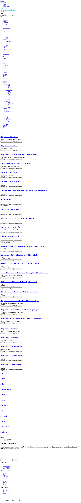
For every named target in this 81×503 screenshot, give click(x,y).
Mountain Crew (6, 389)
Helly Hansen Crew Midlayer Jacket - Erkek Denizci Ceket (20, 154)
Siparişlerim (5, 483)
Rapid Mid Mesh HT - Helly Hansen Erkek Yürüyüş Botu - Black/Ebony (24, 190)
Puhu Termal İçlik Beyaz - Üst (10, 227)
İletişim (4, 473)
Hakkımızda (5, 464)
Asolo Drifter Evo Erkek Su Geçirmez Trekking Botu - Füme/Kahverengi (24, 273)
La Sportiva (4, 416)
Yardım (4, 475)
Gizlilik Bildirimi (6, 466)
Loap (2, 373)
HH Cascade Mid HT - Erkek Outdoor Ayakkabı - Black (19, 255)
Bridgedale (4, 405)
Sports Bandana (6, 199)
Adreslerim (5, 482)
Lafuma (3, 378)
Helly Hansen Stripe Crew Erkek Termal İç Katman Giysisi (20, 218)
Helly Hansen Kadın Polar (9, 146)
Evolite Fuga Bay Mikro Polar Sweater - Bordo (16, 163)
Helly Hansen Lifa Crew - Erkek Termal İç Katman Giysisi (20, 301)
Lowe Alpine (5, 426)
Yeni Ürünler (5, 489)
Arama (4, 493)
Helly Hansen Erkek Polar (9, 137)
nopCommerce (8, 501)
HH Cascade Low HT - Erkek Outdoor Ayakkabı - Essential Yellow (22, 246)
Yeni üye (5, 4)
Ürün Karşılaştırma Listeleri (8, 491)
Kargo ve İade (6, 467)
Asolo (2, 411)
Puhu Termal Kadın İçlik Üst (10, 209)
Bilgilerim (5, 481)
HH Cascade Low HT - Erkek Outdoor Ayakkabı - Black (19, 282)
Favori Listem (6, 484)
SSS (4, 474)
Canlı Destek (5, 440)
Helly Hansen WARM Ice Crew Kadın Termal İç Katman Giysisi (22, 318)
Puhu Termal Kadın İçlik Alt (10, 236)
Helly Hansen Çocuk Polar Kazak (11, 346)
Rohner (3, 394)
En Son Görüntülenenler (8, 490)
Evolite (3, 421)
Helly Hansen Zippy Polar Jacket (11, 355)
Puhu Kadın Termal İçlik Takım (11, 172)
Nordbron (4, 432)
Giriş (4, 5)
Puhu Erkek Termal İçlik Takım (11, 181)
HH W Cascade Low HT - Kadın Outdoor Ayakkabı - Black (20, 264)
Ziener (3, 400)
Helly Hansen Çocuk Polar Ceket (11, 364)
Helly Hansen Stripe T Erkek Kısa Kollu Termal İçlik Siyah (20, 292)
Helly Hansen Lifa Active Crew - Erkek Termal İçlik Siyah (20, 310)
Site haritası (5, 476)
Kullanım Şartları (6, 468)
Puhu (2, 384)
